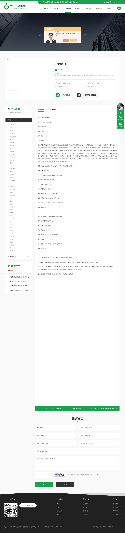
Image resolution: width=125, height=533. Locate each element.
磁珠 (11, 227)
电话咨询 (120, 119)
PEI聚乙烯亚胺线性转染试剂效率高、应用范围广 (20, 277)
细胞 (11, 230)
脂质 (11, 215)
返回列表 (78, 408)
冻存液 (12, 218)
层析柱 (12, 145)
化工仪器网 (103, 527)
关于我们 (57, 8)
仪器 (58, 514)
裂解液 (12, 151)
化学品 (12, 192)
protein (12, 160)
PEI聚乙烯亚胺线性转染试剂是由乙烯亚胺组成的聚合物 (20, 286)
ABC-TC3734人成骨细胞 (53, 408)
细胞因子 (12, 195)
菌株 (11, 210)
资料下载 (85, 511)
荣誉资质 (115, 511)
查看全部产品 (12, 256)
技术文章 (89, 8)
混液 (11, 221)
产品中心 (68, 8)
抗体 (11, 233)
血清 (11, 242)
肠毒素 (12, 163)
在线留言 (99, 8)
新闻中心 (78, 8)
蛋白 (11, 204)
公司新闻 (85, 504)
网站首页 (47, 8)
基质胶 (12, 130)
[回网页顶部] (120, 113)
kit (10, 139)
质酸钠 (12, 142)
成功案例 (85, 514)
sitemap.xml (117, 527)
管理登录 (110, 527)
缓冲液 (12, 125)
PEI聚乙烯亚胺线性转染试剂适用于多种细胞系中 (20, 281)
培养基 (12, 236)
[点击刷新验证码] (59, 475)
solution (12, 174)
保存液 (12, 154)
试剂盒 (12, 239)
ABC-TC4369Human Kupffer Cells (104, 408)
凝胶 (11, 171)
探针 (11, 128)
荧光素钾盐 (13, 136)
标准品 (12, 245)
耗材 (58, 504)
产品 (9, 120)
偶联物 (12, 186)
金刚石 (12, 212)
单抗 (11, 157)
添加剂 (12, 133)
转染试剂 (12, 169)
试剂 (11, 251)
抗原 (11, 183)
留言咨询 (115, 514)
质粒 (11, 198)
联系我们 (110, 8)
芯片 (11, 201)
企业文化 (115, 507)
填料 (11, 224)
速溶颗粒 (12, 177)
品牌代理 (59, 511)
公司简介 (115, 504)
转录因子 (12, 189)
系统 (11, 207)
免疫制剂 (12, 180)
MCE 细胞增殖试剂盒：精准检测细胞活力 (20, 290)
